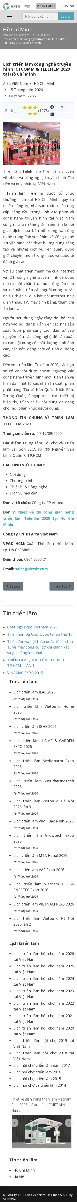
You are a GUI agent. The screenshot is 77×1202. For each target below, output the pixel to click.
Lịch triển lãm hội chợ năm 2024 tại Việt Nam (43, 981)
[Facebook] (52, 107)
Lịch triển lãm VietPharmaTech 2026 (43, 786)
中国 (27, 6)
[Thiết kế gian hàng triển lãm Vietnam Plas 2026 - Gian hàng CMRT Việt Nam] (41, 1131)
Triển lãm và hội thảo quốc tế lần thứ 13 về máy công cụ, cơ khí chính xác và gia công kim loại (40, 647)
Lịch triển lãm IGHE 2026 (34, 729)
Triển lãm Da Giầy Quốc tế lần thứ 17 (39, 634)
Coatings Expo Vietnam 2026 (32, 627)
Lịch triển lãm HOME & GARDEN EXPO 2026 (43, 746)
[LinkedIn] (52, 114)
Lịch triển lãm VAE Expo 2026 (38, 872)
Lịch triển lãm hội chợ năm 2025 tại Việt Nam (43, 968)
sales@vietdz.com (31, 568)
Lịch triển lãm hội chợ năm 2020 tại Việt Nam (43, 1031)
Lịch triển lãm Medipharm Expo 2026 (43, 766)
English (68, 6)
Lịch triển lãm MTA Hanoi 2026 (40, 858)
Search (66, 16)
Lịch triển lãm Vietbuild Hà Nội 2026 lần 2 (43, 924)
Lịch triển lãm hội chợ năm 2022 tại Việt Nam (43, 1006)
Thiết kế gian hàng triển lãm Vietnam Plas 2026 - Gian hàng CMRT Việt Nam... (41, 1105)
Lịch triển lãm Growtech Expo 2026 (43, 841)
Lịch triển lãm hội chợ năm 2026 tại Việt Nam (43, 956)
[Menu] (9, 16)
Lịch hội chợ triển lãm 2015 (37, 1078)
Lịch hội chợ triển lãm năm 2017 (41, 1065)
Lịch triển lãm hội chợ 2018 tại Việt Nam (43, 1055)
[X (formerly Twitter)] (62, 107)
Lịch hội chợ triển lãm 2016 (37, 1071)
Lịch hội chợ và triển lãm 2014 (39, 1085)
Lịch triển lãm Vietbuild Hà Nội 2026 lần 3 (43, 806)
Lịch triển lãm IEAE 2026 (34, 695)
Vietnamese (46, 6)
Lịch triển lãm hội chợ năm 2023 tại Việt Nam (43, 993)
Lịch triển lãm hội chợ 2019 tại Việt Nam (43, 1043)
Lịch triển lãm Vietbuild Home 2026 (43, 712)
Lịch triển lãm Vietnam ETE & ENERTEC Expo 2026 (43, 889)
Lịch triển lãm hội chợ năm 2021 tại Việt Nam (43, 1018)
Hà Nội (19, 1176)
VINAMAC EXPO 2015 (25, 672)
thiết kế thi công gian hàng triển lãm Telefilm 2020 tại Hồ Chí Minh (38, 518)
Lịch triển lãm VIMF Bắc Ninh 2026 (43, 824)
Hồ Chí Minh (44, 83)
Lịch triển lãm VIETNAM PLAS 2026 (43, 907)
